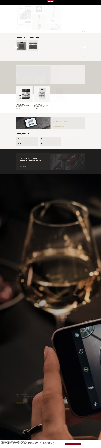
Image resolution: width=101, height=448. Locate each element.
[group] (24, 97)
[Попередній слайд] (82, 31)
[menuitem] (29, 3)
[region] (50, 19)
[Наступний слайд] (84, 31)
